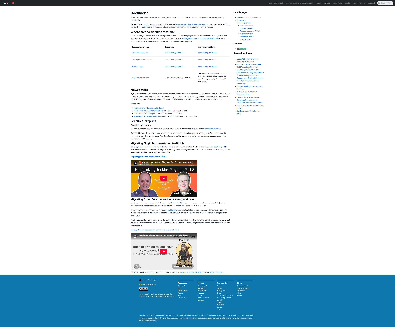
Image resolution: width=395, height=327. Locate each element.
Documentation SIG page (191, 272)
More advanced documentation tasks (148, 111)
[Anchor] (151, 12)
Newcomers (241, 20)
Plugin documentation (140, 77)
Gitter (146, 27)
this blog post (219, 147)
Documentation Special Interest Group (190, 24)
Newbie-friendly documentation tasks (148, 108)
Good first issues (246, 25)
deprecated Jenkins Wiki (209, 38)
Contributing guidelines (207, 52)
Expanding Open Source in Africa (250, 103)
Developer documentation (142, 59)
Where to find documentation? (249, 17)
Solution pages (138, 66)
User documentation (140, 52)
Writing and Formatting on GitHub (147, 116)
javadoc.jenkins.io (188, 38)
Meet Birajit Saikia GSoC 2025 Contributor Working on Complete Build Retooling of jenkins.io (250, 72)
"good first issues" (211, 129)
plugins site (191, 36)
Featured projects (244, 23)
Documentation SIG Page (144, 113)
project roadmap (216, 272)
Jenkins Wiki (178, 203)
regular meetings (176, 27)
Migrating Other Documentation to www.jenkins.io (247, 36)
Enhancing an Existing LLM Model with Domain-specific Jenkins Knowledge (250, 81)
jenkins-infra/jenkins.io (174, 52)
